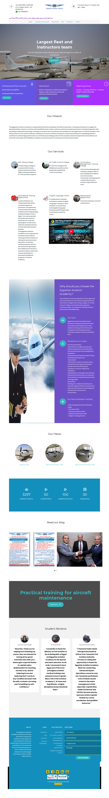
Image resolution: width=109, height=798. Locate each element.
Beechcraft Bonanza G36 (84, 465)
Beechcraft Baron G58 (54, 465)
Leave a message (82, 96)
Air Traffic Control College (59, 162)
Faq (62, 22)
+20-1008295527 (23, 12)
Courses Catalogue (42, 22)
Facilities (55, 22)
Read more (54, 59)
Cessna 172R (24, 465)
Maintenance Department (85, 196)
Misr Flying (58, 732)
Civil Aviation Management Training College (89, 164)
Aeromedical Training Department (26, 196)
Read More (7, 97)
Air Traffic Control (56, 735)
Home (30, 22)
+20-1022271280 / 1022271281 (24, 5)
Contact (69, 22)
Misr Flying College (25, 162)
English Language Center (59, 196)
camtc (78, 22)
